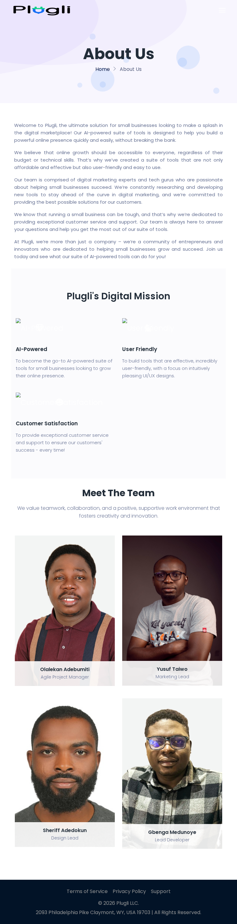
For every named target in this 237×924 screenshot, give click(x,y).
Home (102, 69)
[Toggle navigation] (222, 10)
